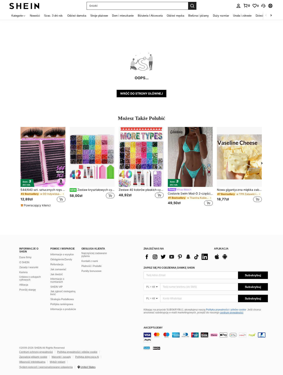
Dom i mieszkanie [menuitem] (123, 15)
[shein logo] (24, 5)
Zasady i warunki (28, 267)
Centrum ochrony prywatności (36, 352)
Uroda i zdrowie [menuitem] (242, 15)
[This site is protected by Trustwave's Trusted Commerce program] (147, 348)
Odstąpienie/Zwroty (61, 259)
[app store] (217, 258)
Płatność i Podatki (91, 266)
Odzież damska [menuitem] (76, 15)
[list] (177, 257)
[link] (246, 5)
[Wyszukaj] (192, 6)
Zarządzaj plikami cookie (33, 357)
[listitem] (43, 167)
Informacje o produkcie (63, 309)
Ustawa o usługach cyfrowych (30, 278)
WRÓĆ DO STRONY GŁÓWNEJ (141, 93)
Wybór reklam (57, 361)
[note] (36, 205)
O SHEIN (24, 262)
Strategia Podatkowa (62, 299)
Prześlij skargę (27, 289)
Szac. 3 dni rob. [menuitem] (53, 15)
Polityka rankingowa (61, 304)
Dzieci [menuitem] (259, 15)
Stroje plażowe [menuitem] (99, 15)
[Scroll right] (271, 16)
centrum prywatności (231, 312)
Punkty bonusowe (91, 271)
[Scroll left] (266, 16)
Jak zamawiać (58, 269)
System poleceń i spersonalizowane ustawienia (46, 367)
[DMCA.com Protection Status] (156, 348)
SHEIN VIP (56, 286)
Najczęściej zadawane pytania (94, 255)
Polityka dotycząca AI (87, 357)
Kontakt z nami (89, 261)
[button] (263, 5)
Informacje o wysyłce (62, 254)
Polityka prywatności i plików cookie (226, 309)
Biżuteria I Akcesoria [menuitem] (150, 15)
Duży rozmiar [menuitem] (221, 15)
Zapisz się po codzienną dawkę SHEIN (169, 267)
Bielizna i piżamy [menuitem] (198, 15)
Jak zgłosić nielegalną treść (62, 293)
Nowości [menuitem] (35, 15)
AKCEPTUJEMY (153, 327)
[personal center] (238, 5)
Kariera (23, 272)
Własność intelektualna (32, 361)
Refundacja (56, 264)
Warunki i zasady (61, 357)
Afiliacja (23, 284)
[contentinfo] (206, 337)
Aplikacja (221, 248)
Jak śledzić (56, 274)
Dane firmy (25, 257)
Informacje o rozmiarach (57, 280)
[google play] (225, 258)
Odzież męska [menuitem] (175, 15)
